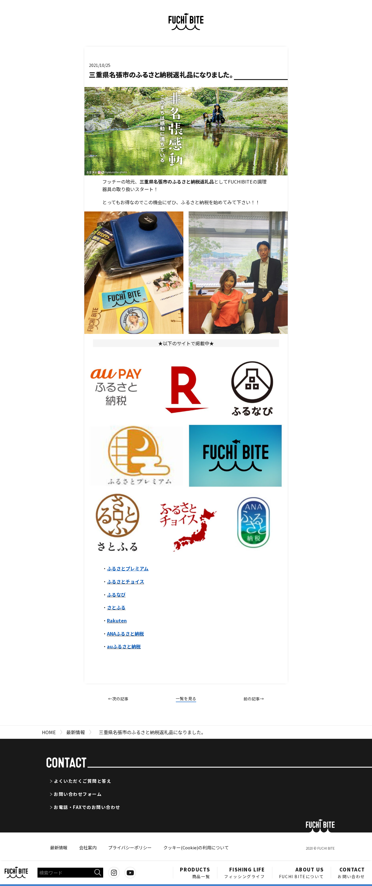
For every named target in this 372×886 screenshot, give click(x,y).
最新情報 (58, 847)
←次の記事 (118, 699)
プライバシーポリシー (130, 847)
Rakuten (117, 620)
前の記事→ (254, 699)
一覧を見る (186, 698)
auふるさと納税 (124, 646)
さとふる (116, 607)
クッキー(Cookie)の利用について (196, 847)
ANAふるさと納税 (125, 633)
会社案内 (87, 847)
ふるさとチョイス (125, 581)
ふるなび (116, 594)
